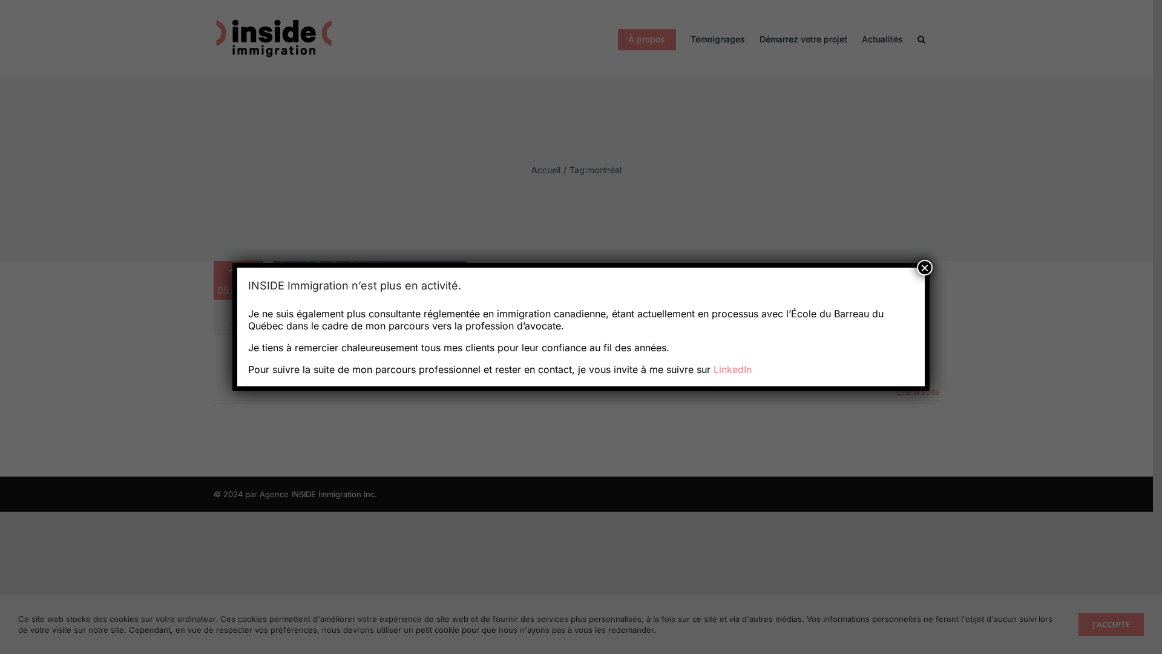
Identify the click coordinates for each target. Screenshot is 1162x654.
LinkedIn (733, 369)
